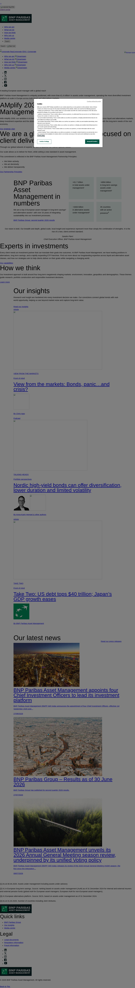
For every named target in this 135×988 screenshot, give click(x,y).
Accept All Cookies (92, 141)
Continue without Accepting (94, 101)
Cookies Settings (44, 141)
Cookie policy (41, 135)
